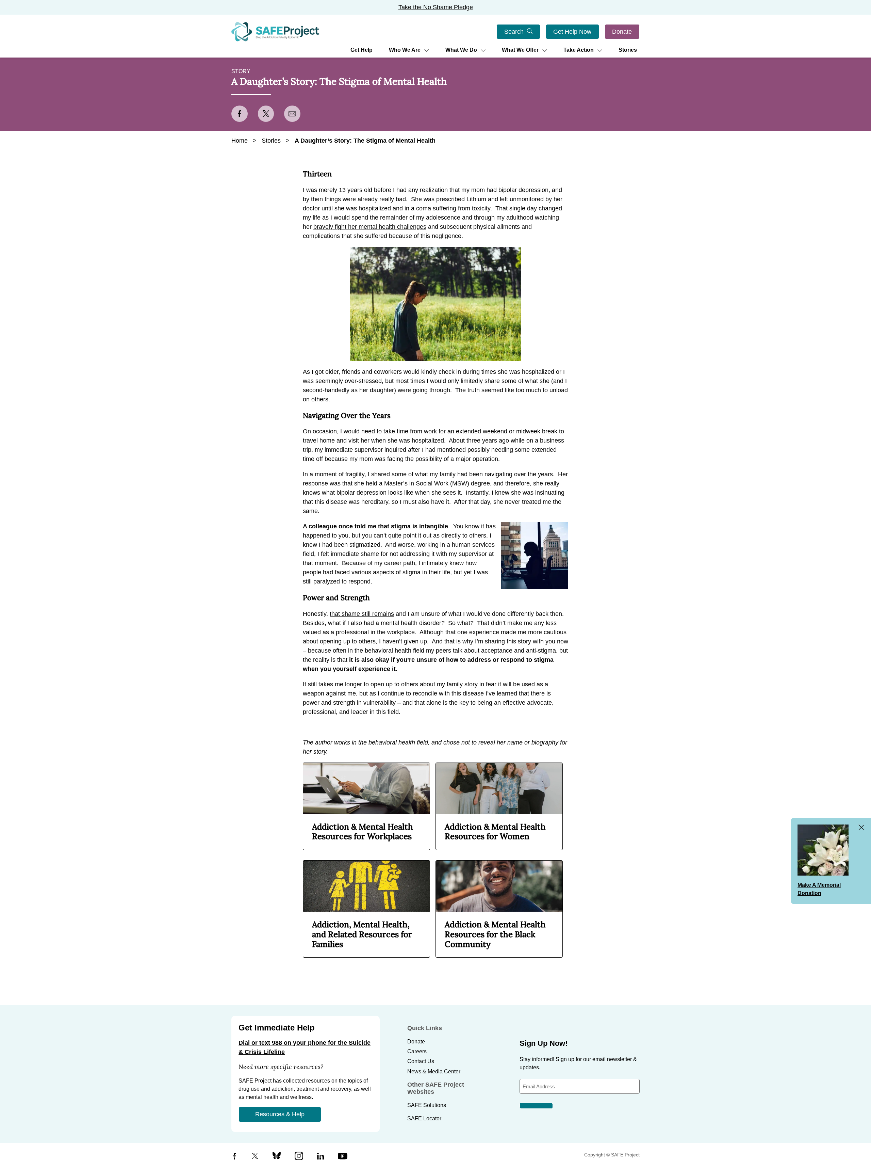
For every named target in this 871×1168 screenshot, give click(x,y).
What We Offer (520, 50)
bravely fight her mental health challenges (369, 226)
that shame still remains (362, 613)
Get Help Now (572, 31)
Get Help (361, 50)
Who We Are (405, 50)
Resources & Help (280, 1114)
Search (514, 31)
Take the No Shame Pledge (435, 7)
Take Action (578, 50)
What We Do (461, 50)
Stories (628, 50)
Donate (622, 31)
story (240, 71)
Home (239, 140)
